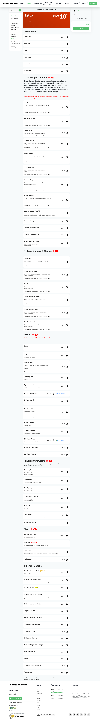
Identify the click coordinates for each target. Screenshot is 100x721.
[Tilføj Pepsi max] (67, 44)
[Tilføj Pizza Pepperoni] (67, 448)
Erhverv (66, 3)
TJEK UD (81, 28)
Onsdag (57, 692)
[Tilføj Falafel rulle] (67, 515)
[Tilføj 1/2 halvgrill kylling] (67, 535)
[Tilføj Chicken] (67, 287)
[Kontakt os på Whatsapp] (85, 714)
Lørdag (57, 697)
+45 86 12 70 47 (16, 698)
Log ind (84, 3)
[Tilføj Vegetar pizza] (67, 367)
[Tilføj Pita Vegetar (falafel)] (67, 498)
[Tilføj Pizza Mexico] (67, 432)
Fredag (57, 695)
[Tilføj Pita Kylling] (67, 489)
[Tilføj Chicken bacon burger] (67, 313)
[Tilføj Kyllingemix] (67, 560)
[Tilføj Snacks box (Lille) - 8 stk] (67, 580)
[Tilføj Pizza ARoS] (67, 424)
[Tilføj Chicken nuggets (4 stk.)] (67, 625)
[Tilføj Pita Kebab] (67, 481)
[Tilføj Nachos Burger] (67, 185)
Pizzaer (12, 31)
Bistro (12, 38)
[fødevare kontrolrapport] (12, 708)
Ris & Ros (39, 696)
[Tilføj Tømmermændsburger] (67, 243)
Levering (75, 3)
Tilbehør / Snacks (15, 43)
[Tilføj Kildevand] (67, 71)
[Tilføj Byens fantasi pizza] (67, 386)
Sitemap (38, 705)
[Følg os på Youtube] (88, 714)
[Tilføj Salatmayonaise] (67, 652)
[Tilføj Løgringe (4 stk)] (67, 611)
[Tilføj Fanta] (67, 51)
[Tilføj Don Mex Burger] (67, 121)
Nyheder (38, 698)
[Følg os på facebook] (70, 714)
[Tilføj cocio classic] (67, 64)
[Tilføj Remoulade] (67, 672)
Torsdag (57, 694)
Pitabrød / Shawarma (13, 35)
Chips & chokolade (13, 47)
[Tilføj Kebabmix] (67, 552)
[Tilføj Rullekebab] (67, 507)
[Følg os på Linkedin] (81, 714)
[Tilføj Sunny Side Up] (67, 200)
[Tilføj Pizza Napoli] (67, 401)
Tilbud (38, 695)
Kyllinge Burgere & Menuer (15, 28)
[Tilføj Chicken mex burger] (67, 275)
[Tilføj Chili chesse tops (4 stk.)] (67, 604)
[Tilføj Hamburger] (67, 133)
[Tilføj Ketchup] (67, 659)
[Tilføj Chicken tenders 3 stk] (67, 572)
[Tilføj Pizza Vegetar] (67, 455)
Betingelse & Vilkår (41, 703)
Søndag (57, 698)
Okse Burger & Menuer (14, 24)
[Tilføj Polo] (67, 355)
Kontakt (58, 3)
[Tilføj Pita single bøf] (67, 472)
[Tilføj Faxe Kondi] (67, 58)
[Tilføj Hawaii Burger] (67, 171)
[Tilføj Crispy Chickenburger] (67, 228)
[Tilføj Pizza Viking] (53, 440)
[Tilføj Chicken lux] (67, 262)
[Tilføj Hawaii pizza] (67, 378)
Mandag (57, 689)
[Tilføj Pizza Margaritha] (53, 394)
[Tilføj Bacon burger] (67, 157)
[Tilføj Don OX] (67, 107)
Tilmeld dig (93, 3)
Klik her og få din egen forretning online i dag (17, 713)
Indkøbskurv (38, 3)
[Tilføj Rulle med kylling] (67, 523)
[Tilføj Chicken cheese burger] (67, 300)
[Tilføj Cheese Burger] (67, 144)
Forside (22, 3)
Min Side (38, 700)
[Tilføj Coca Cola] (67, 37)
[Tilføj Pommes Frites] (67, 632)
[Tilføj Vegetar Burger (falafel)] (67, 213)
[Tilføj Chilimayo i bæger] (67, 638)
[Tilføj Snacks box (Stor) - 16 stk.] (67, 596)
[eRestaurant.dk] (16, 716)
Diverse (13, 41)
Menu (29, 3)
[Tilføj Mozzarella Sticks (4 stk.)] (67, 618)
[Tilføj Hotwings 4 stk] (67, 588)
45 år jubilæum (14, 18)
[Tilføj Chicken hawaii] (67, 325)
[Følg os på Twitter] (77, 714)
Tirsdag (57, 691)
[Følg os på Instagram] (74, 714)
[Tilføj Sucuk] (67, 347)
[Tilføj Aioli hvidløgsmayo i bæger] (67, 645)
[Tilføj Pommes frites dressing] (67, 666)
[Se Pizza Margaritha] (63, 394)
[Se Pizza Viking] (63, 440)
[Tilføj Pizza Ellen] (67, 412)
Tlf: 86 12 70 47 (12, 694)
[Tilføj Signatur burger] (67, 221)
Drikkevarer (14, 21)
